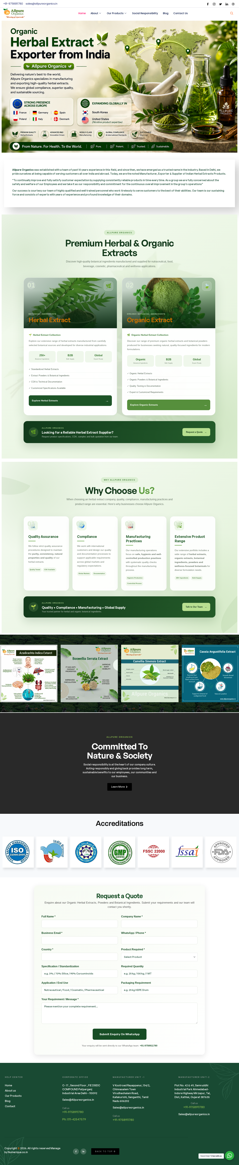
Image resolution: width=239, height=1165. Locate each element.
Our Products (115, 13)
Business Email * (51, 933)
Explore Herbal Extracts (70, 401)
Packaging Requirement (136, 982)
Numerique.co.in (18, 1152)
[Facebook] (207, 3)
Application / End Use (54, 982)
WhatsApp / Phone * (133, 933)
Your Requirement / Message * (60, 999)
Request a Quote (196, 432)
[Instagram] (214, 3)
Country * (47, 949)
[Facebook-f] (76, 1151)
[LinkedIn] (226, 3)
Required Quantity (132, 966)
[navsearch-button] (231, 13)
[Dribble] (233, 3)
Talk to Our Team (196, 607)
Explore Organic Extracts (168, 405)
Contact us (180, 13)
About (94, 13)
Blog (165, 13)
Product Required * (133, 949)
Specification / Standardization (60, 966)
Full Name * (48, 916)
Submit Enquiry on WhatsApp (120, 1034)
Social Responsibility (145, 13)
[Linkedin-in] (83, 1151)
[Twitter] (220, 3)
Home (82, 13)
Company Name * (132, 916)
